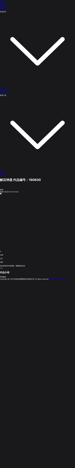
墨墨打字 (3, 172)
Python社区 (4, 91)
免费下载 (3, 93)
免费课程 (3, 5)
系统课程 (3, 9)
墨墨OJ (2, 175)
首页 (1, 1)
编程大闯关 (4, 3)
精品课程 (3, 7)
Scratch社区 (4, 89)
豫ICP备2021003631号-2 (58, 279)
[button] (37, 268)
